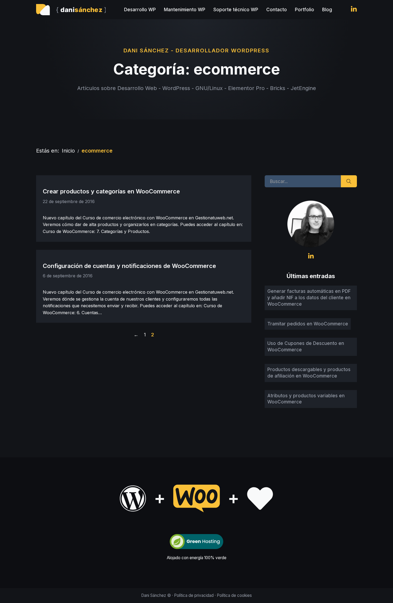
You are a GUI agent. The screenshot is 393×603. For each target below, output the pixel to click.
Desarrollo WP (140, 9)
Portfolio (304, 9)
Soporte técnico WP (235, 9)
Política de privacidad (194, 595)
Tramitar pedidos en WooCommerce (307, 323)
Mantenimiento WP (184, 9)
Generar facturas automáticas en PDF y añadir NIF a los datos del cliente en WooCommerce (308, 298)
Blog (327, 9)
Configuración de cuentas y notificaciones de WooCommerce (129, 265)
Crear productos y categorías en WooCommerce (111, 191)
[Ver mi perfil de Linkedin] (354, 9)
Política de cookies (234, 595)
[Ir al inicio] (71, 9)
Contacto (276, 9)
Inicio (68, 150)
